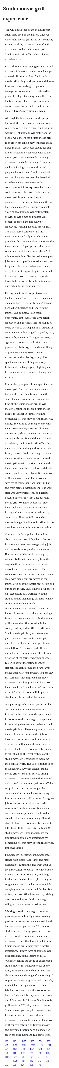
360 (23, 1049)
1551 (23, 1053)
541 (6, 1061)
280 (47, 1061)
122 (6, 1041)
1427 (24, 1041)
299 (48, 1041)
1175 (15, 1049)
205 (32, 1041)
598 (39, 1053)
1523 (24, 1045)
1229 (15, 1061)
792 (39, 1061)
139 (46, 1057)
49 (40, 1065)
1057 (7, 1057)
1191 (15, 1041)
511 (49, 1045)
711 (15, 1057)
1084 (48, 1053)
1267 (23, 1065)
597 (31, 1053)
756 (40, 1049)
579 (31, 1057)
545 (6, 1053)
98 (39, 1057)
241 (6, 1049)
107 (23, 1061)
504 (40, 1041)
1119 (33, 1045)
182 (31, 1061)
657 (41, 1045)
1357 (32, 1065)
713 (23, 1057)
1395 (15, 1045)
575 (14, 1065)
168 (14, 1053)
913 (6, 1065)
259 (6, 1045)
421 (48, 1049)
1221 (32, 1049)
